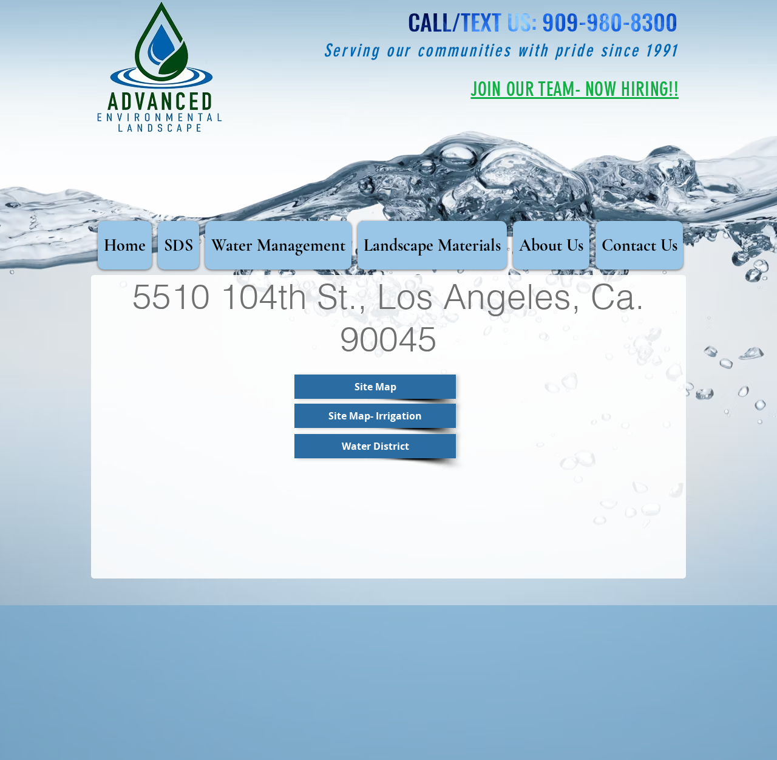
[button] (375, 416)
